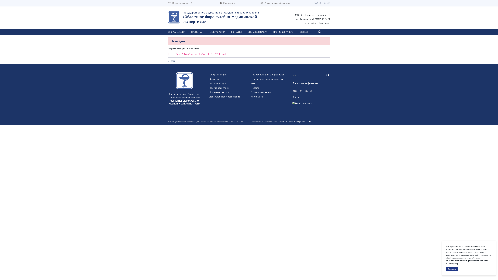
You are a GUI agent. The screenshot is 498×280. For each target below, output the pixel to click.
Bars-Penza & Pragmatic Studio (297, 121)
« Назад (171, 61)
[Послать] (327, 75)
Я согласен (452, 269)
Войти (296, 97)
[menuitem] (176, 32)
